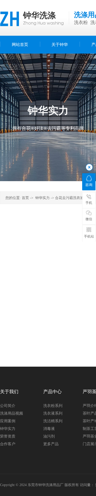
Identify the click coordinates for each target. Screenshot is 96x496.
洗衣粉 (81, 22)
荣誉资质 (7, 436)
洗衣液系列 (52, 413)
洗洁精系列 (52, 421)
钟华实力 (42, 198)
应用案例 (7, 421)
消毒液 (49, 429)
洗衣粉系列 (52, 406)
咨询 (88, 185)
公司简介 (7, 406)
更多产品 (51, 444)
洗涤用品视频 (11, 413)
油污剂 (49, 436)
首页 (25, 198)
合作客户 (7, 444)
